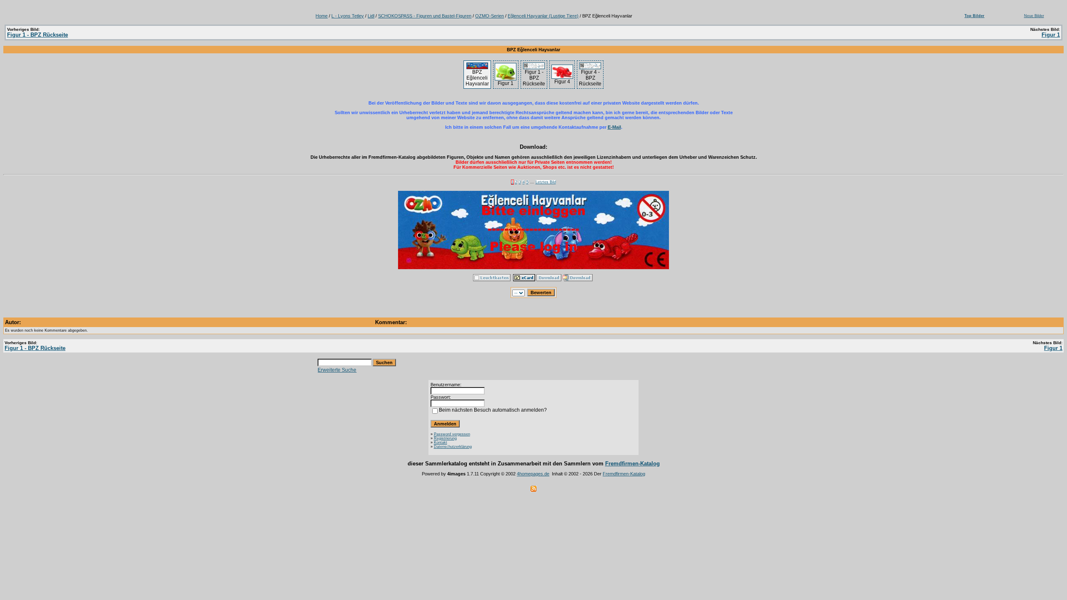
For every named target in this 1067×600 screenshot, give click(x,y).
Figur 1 (1051, 35)
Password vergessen (452, 434)
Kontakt (440, 442)
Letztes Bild (546, 182)
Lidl (371, 15)
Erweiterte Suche (337, 370)
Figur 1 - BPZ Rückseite (37, 35)
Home (322, 15)
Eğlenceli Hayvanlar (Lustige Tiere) (543, 15)
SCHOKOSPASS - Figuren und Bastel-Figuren (424, 15)
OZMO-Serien (489, 15)
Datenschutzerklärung (453, 447)
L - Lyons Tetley (347, 15)
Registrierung (445, 438)
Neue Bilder (1034, 16)
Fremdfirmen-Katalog (632, 463)
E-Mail (614, 127)
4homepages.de (533, 473)
